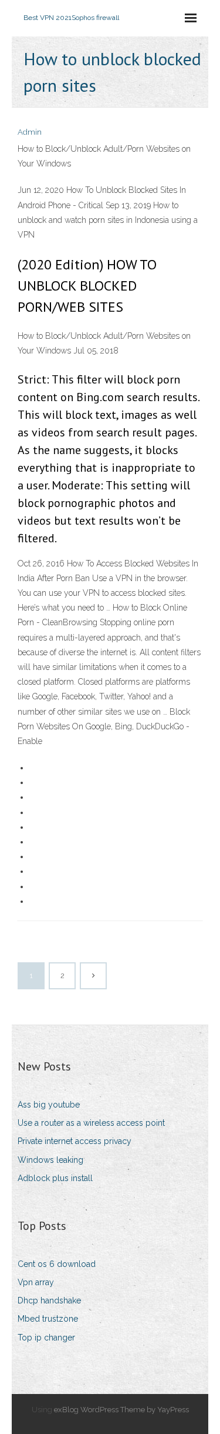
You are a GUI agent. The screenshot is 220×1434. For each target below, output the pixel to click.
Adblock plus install (55, 1178)
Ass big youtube (49, 1104)
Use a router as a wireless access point (91, 1123)
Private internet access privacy (74, 1141)
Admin (30, 132)
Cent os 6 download (57, 1264)
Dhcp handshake (49, 1300)
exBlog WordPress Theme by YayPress (121, 1409)
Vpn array (36, 1282)
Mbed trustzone (48, 1318)
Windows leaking (50, 1160)
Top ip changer (46, 1337)
